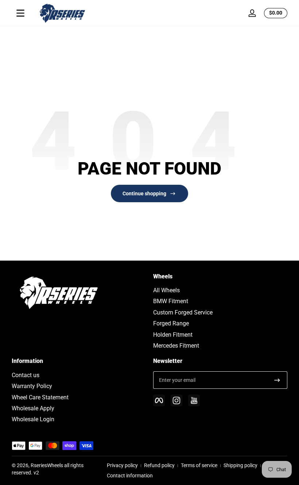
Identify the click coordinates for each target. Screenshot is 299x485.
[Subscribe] (277, 380)
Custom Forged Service (183, 312)
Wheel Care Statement (40, 397)
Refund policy (159, 465)
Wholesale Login (33, 419)
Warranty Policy (32, 386)
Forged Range (171, 323)
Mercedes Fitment (176, 345)
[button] (274, 13)
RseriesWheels (47, 465)
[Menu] (20, 13)
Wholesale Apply (33, 408)
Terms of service (199, 465)
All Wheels (166, 290)
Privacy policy (122, 465)
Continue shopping (144, 193)
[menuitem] (220, 290)
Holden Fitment (173, 334)
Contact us (25, 375)
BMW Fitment (170, 301)
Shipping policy (240, 465)
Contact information (130, 475)
